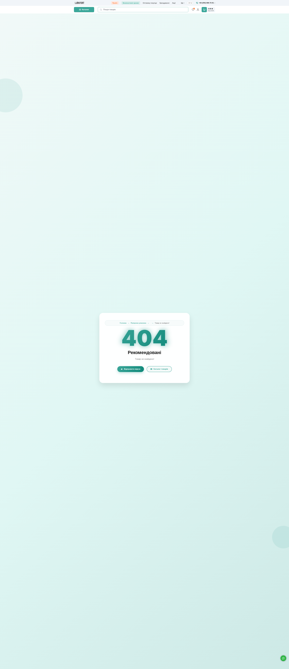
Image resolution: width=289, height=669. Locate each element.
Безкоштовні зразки (131, 3)
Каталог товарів (161, 369)
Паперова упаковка (138, 323)
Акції (174, 3)
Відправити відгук (132, 369)
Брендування (164, 3)
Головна (123, 323)
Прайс (114, 3)
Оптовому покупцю (150, 3)
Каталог (85, 10)
